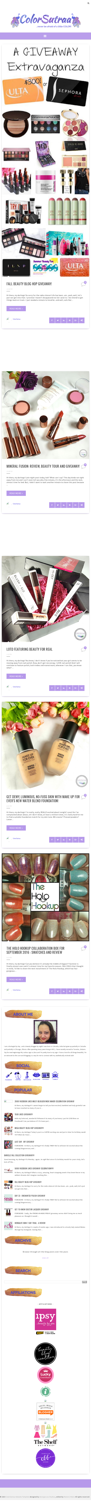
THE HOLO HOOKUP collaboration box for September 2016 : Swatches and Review (36, 950)
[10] (83, 798)
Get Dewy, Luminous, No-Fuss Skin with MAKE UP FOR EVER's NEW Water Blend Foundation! (43, 798)
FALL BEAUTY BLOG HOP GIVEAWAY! (29, 283)
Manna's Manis (69, 1497)
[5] (83, 650)
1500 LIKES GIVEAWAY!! (24, 1114)
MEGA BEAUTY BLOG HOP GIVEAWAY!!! (29, 1128)
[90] (83, 285)
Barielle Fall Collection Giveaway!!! (19, 1155)
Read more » (16, 308)
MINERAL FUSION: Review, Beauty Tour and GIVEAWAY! (43, 466)
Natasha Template (22, 1497)
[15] (83, 949)
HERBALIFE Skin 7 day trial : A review (30, 1223)
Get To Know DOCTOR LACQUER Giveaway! (32, 1209)
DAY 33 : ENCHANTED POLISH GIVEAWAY (30, 1195)
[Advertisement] (45, 350)
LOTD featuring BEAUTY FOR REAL (29, 649)
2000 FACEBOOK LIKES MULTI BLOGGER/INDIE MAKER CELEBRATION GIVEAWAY (44, 1101)
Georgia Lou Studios (47, 1497)
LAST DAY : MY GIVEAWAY (24, 1141)
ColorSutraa (16, 319)
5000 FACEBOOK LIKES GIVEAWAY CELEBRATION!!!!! (34, 1168)
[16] (83, 467)
